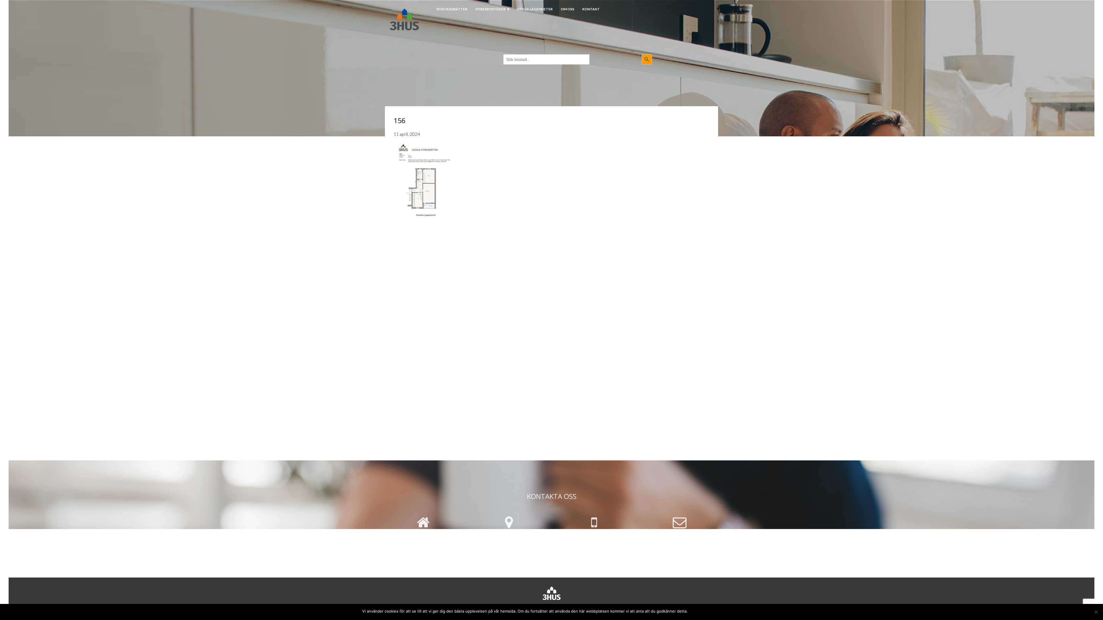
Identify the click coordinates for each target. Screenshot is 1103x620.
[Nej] (1096, 612)
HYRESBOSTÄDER (490, 9)
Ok (693, 610)
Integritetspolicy (725, 610)
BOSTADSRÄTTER (452, 9)
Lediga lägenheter (534, 9)
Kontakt (591, 9)
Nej (702, 610)
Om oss (567, 9)
